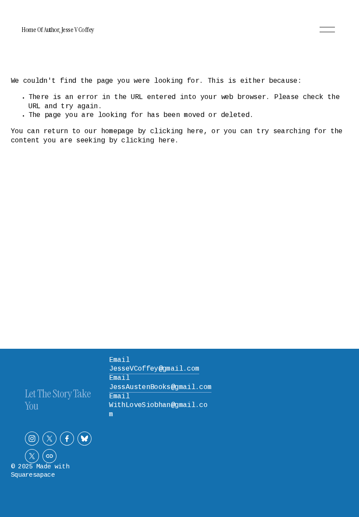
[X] (49, 439)
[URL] (49, 456)
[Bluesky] (84, 439)
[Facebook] (67, 439)
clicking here (177, 132)
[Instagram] (32, 439)
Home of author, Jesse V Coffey (57, 29)
